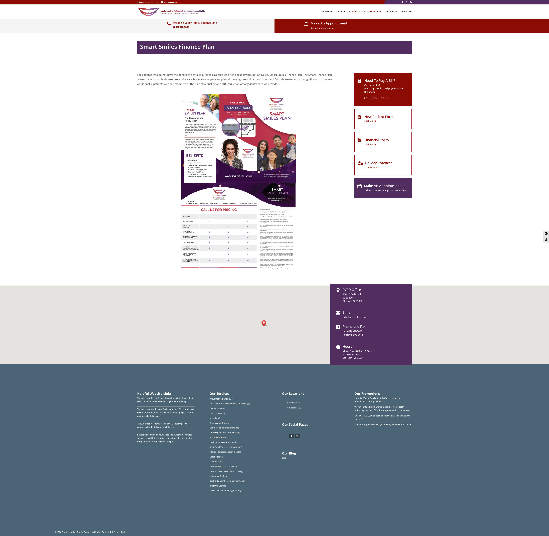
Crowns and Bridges (219, 423)
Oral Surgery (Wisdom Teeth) (223, 442)
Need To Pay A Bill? (379, 80)
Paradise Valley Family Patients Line (195, 22)
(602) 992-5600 (153, 2)
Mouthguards (216, 461)
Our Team (340, 12)
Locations (389, 12)
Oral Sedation (216, 456)
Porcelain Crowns (218, 437)
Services (325, 12)
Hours (347, 346)
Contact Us (406, 12)
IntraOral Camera (218, 485)
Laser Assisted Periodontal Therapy (226, 471)
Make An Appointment (329, 23)
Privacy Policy (120, 532)
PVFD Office (352, 289)
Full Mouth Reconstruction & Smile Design (230, 403)
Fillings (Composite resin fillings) (225, 452)
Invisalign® (215, 418)
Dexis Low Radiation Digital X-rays (226, 490)
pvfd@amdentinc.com (354, 317)
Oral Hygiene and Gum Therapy (225, 432)
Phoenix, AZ (295, 407)
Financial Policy (376, 139)
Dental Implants (217, 408)
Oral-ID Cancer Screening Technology (227, 481)
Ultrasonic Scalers (218, 476)
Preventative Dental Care (221, 398)
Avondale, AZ (295, 402)
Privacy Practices (378, 162)
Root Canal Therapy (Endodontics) (226, 447)
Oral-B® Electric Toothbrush (223, 466)
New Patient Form (379, 116)
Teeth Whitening (217, 413)
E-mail (347, 312)
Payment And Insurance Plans (363, 12)
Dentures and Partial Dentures (224, 427)
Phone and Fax (354, 326)
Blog (284, 458)
